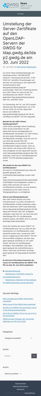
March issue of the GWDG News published (19, 304)
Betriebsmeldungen (12, 271)
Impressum (20, 389)
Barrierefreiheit (20, 383)
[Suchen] (34, 356)
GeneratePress (30, 393)
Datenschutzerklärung (20, 386)
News (23, 3)
